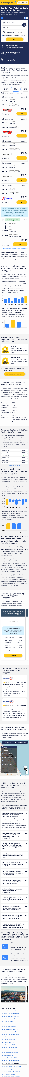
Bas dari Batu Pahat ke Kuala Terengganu (11, 1067)
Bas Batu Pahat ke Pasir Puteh (9, 1012)
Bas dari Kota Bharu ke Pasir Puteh (10, 1030)
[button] (25, 769)
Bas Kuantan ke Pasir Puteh (8, 1040)
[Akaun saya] (14, 2)
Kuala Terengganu (21, 743)
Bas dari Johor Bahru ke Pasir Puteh (10, 1025)
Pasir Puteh (8, 743)
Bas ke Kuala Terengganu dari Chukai (10, 1070)
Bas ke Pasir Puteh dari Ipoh (8, 1020)
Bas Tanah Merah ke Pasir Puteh (9, 1059)
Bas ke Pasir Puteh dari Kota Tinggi (10, 1033)
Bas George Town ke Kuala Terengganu (11, 1072)
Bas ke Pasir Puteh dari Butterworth (10, 1014)
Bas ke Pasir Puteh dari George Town (10, 1017)
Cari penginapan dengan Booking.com (14, 35)
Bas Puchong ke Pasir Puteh (8, 1046)
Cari (21, 114)
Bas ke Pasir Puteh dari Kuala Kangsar (11, 1035)
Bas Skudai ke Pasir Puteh (8, 1056)
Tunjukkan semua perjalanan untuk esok (15, 248)
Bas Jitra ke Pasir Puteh (7, 1022)
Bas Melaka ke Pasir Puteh (8, 1043)
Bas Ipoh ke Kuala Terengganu (9, 1075)
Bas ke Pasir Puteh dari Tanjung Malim (11, 1061)
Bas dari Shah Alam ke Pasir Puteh (10, 1053)
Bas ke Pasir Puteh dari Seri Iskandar (10, 1051)
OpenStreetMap (21, 776)
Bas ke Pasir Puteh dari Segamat (9, 1048)
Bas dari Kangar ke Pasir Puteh (9, 1027)
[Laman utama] (6, 2)
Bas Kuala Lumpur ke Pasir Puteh (9, 1038)
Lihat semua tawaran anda (14, 374)
